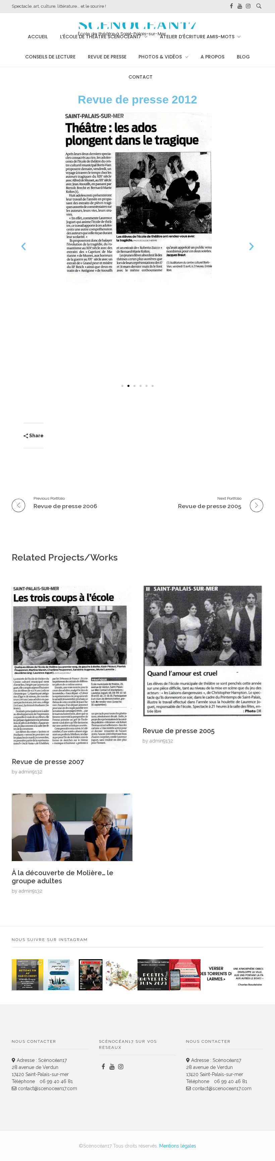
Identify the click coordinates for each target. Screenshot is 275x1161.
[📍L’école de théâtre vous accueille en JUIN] (153, 975)
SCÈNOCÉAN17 (137, 25)
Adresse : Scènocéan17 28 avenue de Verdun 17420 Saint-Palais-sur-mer (40, 1067)
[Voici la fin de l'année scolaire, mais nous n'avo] (59, 975)
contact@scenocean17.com (46, 1088)
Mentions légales (177, 1146)
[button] (23, 246)
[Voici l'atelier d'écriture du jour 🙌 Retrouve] (216, 975)
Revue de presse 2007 (48, 762)
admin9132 (30, 771)
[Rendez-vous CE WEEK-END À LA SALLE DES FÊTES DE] (185, 975)
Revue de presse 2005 (179, 731)
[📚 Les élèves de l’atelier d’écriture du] (122, 975)
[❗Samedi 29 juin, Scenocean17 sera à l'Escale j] (27, 975)
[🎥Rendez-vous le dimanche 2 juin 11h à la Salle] (90, 975)
